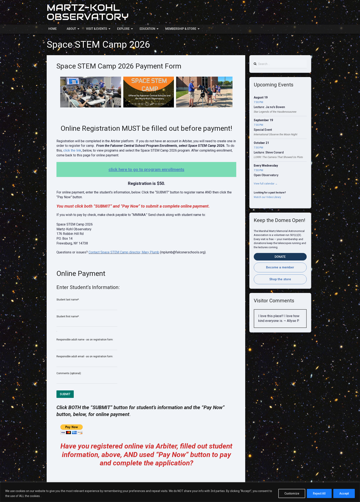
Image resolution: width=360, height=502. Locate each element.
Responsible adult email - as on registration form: (84, 356)
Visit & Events (96, 28)
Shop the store (280, 279)
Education (147, 28)
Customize (291, 493)
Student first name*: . (67, 323)
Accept (344, 493)
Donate (280, 256)
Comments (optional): (68, 373)
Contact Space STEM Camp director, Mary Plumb (124, 252)
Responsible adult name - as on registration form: (84, 339)
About (71, 28)
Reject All (319, 493)
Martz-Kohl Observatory (88, 12)
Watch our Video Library (267, 197)
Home (52, 28)
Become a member (280, 267)
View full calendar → (266, 183)
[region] (180, 492)
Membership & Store (180, 28)
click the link (72, 150)
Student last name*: (67, 299)
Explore (123, 28)
